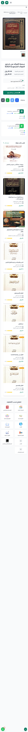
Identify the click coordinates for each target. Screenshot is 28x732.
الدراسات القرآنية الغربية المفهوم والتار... (15, 230)
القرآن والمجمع (19, 385)
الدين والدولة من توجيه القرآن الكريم (14, 262)
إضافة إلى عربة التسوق (13, 92)
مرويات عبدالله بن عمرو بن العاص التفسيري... (14, 165)
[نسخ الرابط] (3, 100)
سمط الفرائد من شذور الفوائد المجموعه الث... (15, 198)
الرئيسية (25, 12)
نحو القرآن (20, 324)
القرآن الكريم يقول (18, 293)
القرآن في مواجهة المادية (17, 354)
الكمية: (23, 85)
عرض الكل (6, 142)
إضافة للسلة (13, 154)
